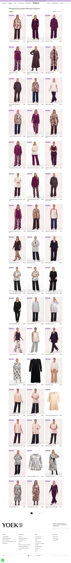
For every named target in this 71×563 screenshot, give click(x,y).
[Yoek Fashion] (36, 3)
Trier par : (54, 11)
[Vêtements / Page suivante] (42, 513)
